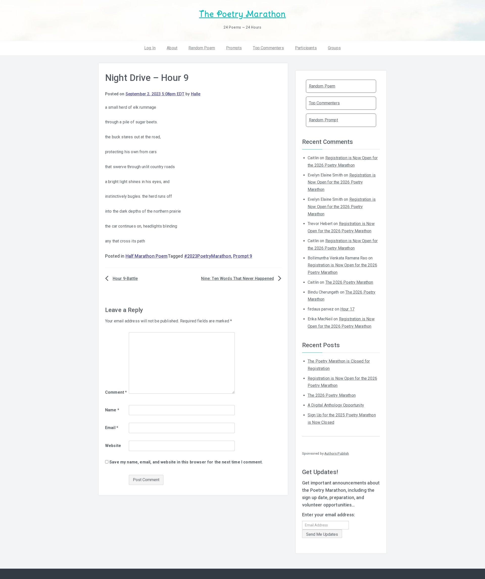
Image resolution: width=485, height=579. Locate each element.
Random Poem (201, 48)
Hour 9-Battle (125, 278)
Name (112, 410)
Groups (334, 48)
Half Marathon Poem (147, 256)
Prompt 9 (242, 256)
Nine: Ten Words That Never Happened (237, 278)
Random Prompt (323, 120)
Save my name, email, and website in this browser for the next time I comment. (186, 462)
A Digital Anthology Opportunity (336, 405)
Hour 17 (347, 309)
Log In (150, 48)
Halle (196, 94)
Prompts (234, 48)
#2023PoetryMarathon (207, 256)
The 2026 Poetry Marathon (349, 282)
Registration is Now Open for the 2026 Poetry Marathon (342, 182)
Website (113, 445)
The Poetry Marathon (242, 14)
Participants (306, 48)
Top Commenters (268, 48)
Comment (116, 392)
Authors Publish (336, 453)
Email (111, 427)
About (172, 48)
